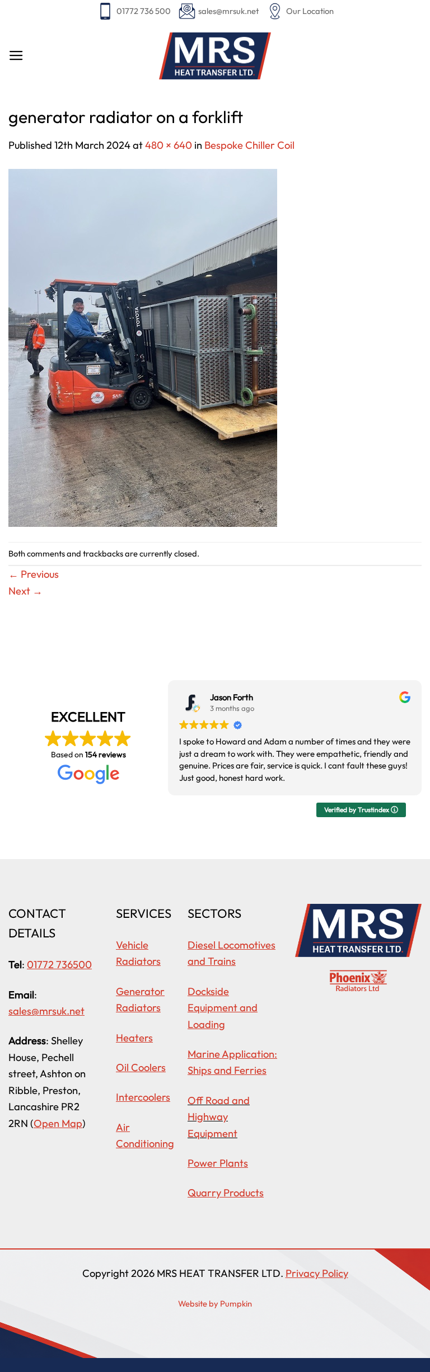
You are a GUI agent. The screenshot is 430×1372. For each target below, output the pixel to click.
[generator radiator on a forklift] (142, 346)
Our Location (310, 11)
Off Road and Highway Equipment (219, 1117)
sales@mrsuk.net (228, 11)
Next (25, 590)
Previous (33, 574)
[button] (16, 56)
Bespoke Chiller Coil (249, 145)
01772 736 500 (143, 11)
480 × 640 (168, 145)
